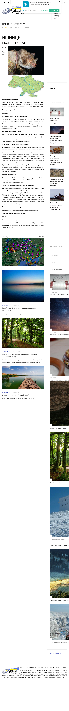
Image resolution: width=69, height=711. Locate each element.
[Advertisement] (57, 52)
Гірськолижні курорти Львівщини (59, 545)
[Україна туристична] (14, 10)
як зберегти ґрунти (55, 653)
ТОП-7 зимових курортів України (59, 642)
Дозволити (54, 10)
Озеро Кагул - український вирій (15, 395)
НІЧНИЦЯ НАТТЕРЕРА (13, 24)
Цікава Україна (6, 305)
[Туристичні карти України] (23, 252)
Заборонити (44, 10)
